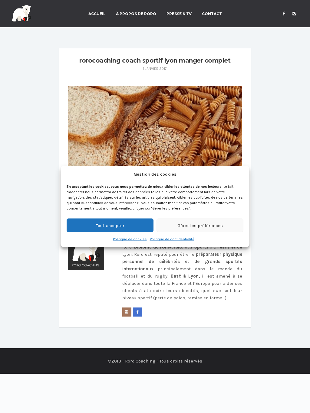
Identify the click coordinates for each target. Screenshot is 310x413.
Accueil (97, 14)
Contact (212, 14)
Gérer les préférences (200, 225)
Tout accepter (110, 225)
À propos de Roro (136, 14)
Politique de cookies (130, 239)
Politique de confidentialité (172, 239)
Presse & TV (179, 14)
